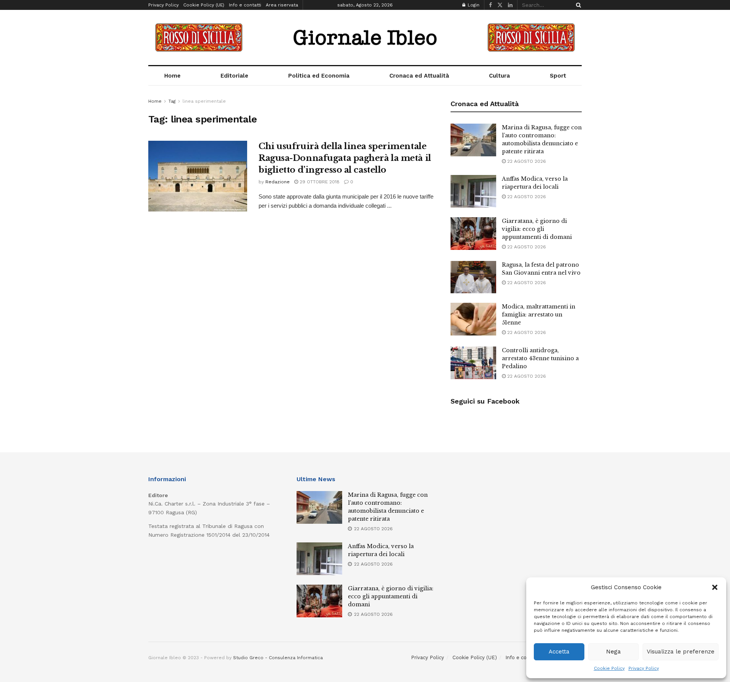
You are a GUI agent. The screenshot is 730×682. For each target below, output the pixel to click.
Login (472, 5)
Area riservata (282, 5)
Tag (172, 101)
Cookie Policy (609, 668)
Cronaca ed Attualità (419, 75)
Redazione (277, 181)
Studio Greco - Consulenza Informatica (278, 657)
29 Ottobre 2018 (319, 181)
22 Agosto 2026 (526, 161)
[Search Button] (577, 5)
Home (172, 75)
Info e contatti (245, 5)
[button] (715, 587)
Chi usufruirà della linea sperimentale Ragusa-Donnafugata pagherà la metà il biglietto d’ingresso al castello (345, 158)
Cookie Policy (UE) (203, 5)
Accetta (559, 651)
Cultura (499, 75)
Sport (558, 75)
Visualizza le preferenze (680, 651)
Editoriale (234, 75)
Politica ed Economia (318, 75)
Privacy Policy (643, 668)
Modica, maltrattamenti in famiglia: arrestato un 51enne (538, 314)
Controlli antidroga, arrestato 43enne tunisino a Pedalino (540, 358)
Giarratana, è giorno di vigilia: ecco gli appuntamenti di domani (537, 229)
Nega (613, 651)
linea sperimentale (204, 101)
